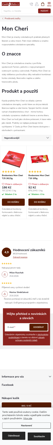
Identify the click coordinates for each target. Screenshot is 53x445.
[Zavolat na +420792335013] (31, 4)
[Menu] (49, 4)
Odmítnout (14, 435)
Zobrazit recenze (20, 257)
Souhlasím (39, 436)
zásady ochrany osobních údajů (30, 339)
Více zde (27, 418)
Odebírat (38, 327)
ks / (26, 405)
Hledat (44, 11)
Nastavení (26, 425)
